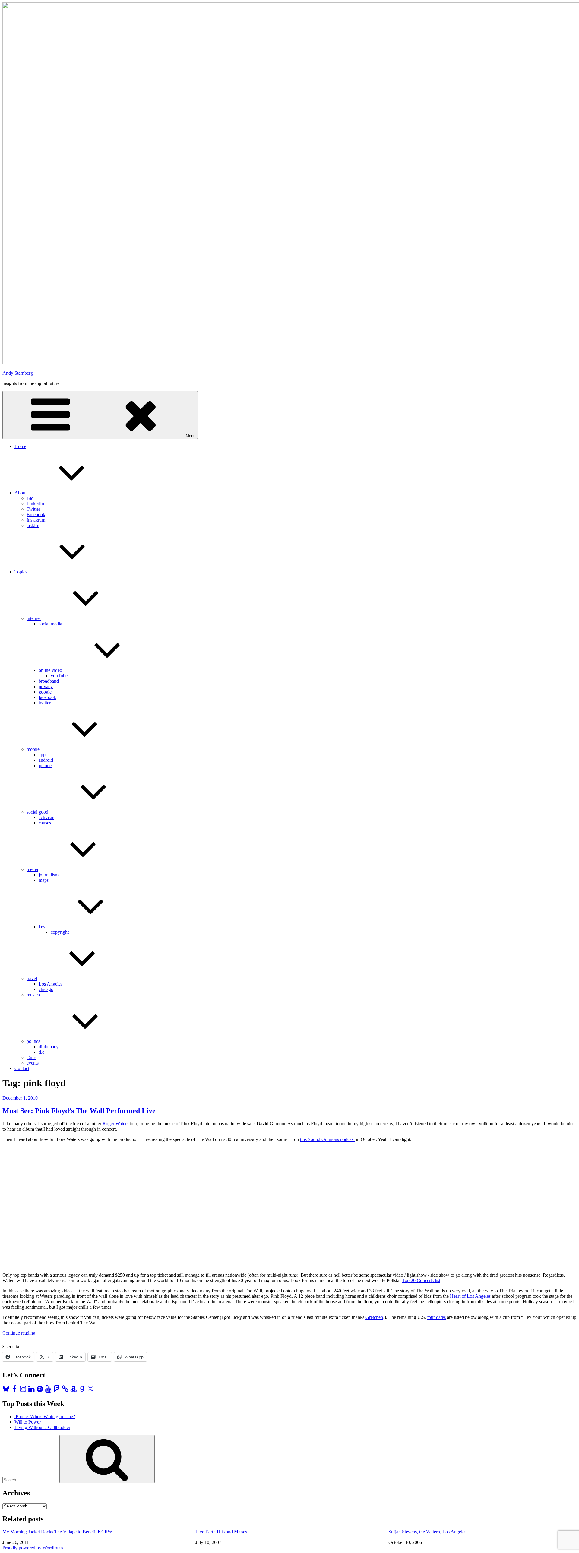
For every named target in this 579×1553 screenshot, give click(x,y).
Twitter (33, 509)
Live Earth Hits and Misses (221, 1531)
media (32, 869)
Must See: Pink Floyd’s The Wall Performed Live (79, 1111)
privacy (46, 686)
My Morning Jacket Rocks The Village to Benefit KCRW (57, 1531)
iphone (45, 765)
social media (50, 623)
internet (34, 618)
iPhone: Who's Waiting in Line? (44, 1416)
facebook (47, 697)
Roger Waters (115, 1123)
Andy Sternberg (17, 373)
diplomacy (49, 1046)
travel (32, 978)
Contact (21, 1068)
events (33, 1063)
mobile (33, 749)
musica (33, 994)
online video (50, 670)
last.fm (33, 525)
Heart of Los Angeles (470, 1296)
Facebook (36, 514)
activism (46, 817)
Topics (20, 571)
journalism (49, 874)
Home (20, 446)
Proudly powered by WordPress (32, 1547)
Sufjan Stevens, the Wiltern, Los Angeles (427, 1531)
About (20, 492)
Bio (30, 498)
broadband (49, 681)
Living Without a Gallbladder (42, 1427)
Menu (190, 436)
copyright (60, 932)
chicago (46, 989)
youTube (59, 675)
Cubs (31, 1057)
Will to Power (27, 1421)
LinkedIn (35, 503)
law (42, 926)
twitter (45, 702)
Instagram (36, 519)
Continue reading (18, 1332)
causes (45, 822)
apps (43, 754)
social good (37, 812)
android (46, 760)
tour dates (436, 1317)
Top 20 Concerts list (421, 1280)
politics (33, 1041)
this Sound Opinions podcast (327, 1139)
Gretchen (374, 1317)
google (45, 691)
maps (44, 880)
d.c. (42, 1052)
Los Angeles (50, 983)
